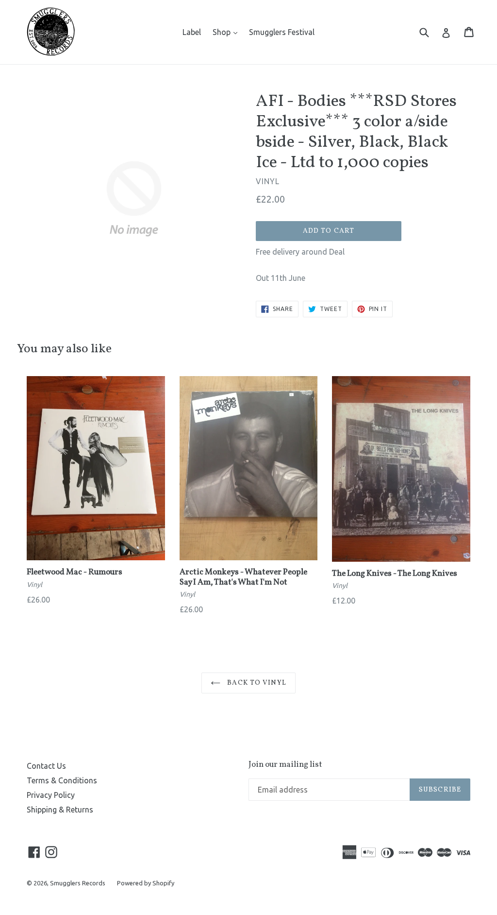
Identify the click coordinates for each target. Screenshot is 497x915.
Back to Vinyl (255, 683)
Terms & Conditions (62, 780)
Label (191, 32)
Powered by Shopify (145, 883)
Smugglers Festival (282, 32)
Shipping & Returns (60, 809)
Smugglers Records (77, 883)
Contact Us (46, 765)
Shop (227, 31)
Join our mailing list (285, 765)
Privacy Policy (51, 795)
